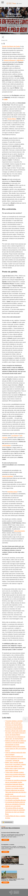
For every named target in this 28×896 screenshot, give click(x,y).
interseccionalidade (7, 476)
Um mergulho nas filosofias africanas (15, 800)
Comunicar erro (7, 822)
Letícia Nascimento (19, 531)
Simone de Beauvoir (9, 60)
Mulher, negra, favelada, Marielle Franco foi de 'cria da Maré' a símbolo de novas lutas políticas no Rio (15, 764)
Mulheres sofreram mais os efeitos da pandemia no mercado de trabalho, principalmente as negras (15, 742)
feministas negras (12, 491)
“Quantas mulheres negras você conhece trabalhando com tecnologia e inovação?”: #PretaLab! (15, 758)
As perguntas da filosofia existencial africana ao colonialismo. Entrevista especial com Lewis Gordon (15, 804)
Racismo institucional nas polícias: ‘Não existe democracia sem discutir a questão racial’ (15, 792)
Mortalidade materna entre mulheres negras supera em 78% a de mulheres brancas (15, 748)
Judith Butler (19, 60)
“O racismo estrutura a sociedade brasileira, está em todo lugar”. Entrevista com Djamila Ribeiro (14, 723)
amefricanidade (6, 445)
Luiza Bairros (14, 435)
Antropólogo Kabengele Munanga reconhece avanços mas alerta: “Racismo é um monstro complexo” (14, 786)
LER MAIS (5, 839)
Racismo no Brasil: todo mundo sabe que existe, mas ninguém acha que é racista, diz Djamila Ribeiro (15, 732)
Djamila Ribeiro (11, 118)
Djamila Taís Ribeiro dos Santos (11, 46)
